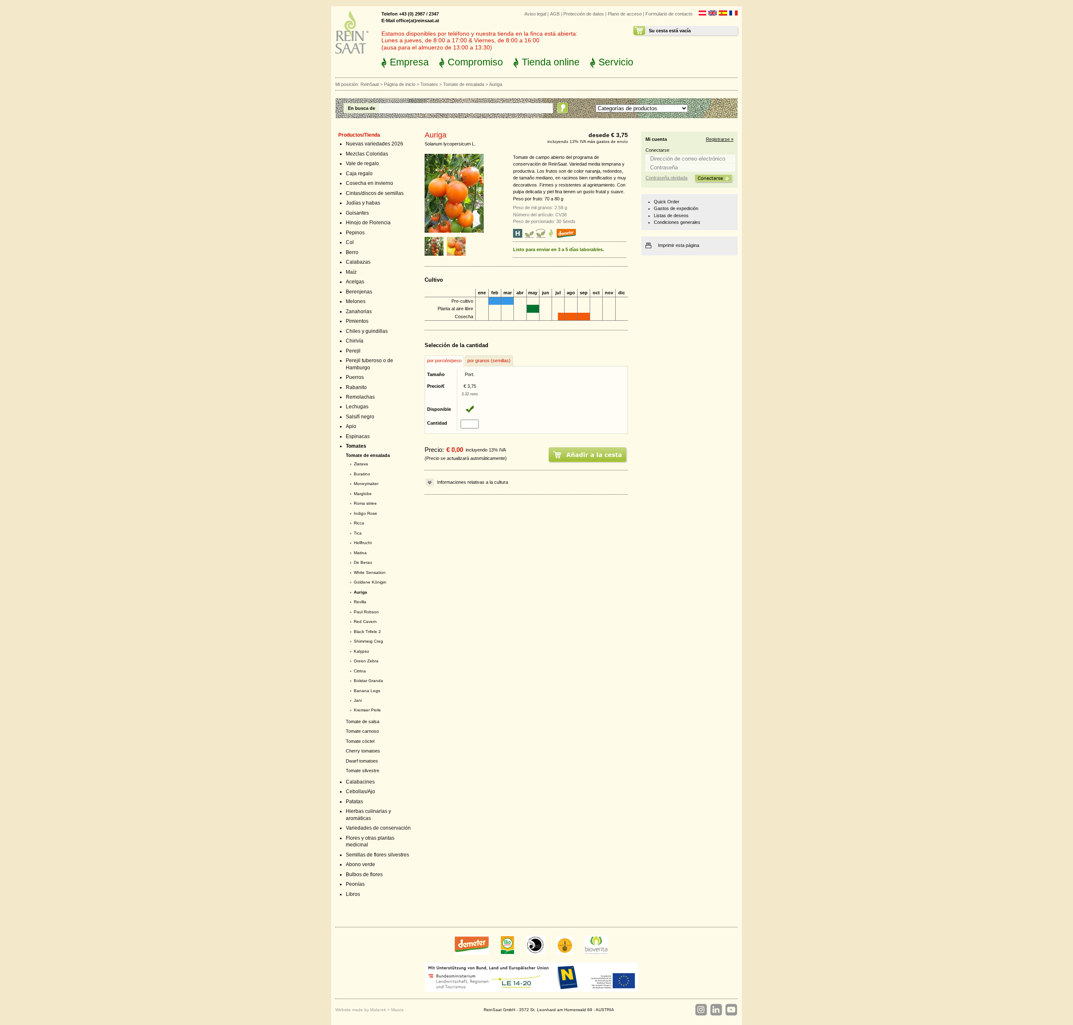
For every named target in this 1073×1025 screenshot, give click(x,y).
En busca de (361, 108)
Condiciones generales (677, 222)
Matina (360, 552)
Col (350, 242)
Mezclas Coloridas (367, 154)
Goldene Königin (370, 582)
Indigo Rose (365, 513)
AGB (555, 13)
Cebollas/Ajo (360, 791)
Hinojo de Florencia (368, 223)
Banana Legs (367, 690)
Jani (358, 700)
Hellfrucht (363, 542)
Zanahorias (359, 311)
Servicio (616, 62)
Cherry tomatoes (363, 750)
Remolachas (360, 397)
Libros (353, 894)
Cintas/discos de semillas (375, 193)
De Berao (363, 562)
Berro (352, 252)
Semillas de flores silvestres (377, 855)
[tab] (444, 361)
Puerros (355, 377)
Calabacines (360, 782)
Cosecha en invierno (369, 183)
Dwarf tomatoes (362, 760)
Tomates (429, 84)
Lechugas (357, 407)
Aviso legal (535, 13)
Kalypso (361, 651)
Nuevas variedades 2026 (374, 144)
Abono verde (360, 864)
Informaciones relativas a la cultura (472, 482)
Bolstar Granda (368, 680)
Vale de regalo (362, 163)
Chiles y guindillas (367, 331)
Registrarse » (719, 139)
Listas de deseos (671, 215)
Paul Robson (366, 612)
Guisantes (357, 213)
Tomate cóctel (360, 741)
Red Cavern (365, 621)
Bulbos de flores (364, 874)
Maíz (351, 272)
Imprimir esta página (678, 245)
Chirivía (354, 341)
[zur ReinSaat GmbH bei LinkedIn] (716, 1010)
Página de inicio (399, 84)
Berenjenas (359, 292)
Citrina (360, 671)
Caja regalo (359, 173)
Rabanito (356, 387)
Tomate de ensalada (463, 84)
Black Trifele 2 (367, 631)
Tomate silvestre (362, 770)
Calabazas (358, 262)
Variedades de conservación (378, 828)
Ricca (359, 523)
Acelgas (355, 282)
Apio (351, 426)
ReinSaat (369, 84)
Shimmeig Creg (368, 641)
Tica (358, 533)
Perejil (353, 351)
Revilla (360, 601)
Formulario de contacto (668, 13)
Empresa (409, 62)
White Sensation (370, 572)
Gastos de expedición (676, 208)
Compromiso (475, 62)
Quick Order (666, 201)
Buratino (362, 474)
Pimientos (357, 321)
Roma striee (365, 503)
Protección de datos (583, 13)
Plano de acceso (625, 13)
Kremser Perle (367, 710)
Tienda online (551, 62)
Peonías (355, 884)
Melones (355, 301)
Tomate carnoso (362, 731)
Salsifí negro (360, 417)
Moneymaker (366, 483)
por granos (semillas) (489, 360)
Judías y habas (363, 203)
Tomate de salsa (362, 721)
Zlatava (361, 464)
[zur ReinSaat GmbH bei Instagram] (701, 1010)
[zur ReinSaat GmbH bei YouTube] (731, 1010)
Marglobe (363, 493)
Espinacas (358, 436)
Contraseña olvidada (666, 177)
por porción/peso (444, 360)
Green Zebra (366, 661)
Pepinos (355, 233)
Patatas (354, 801)
